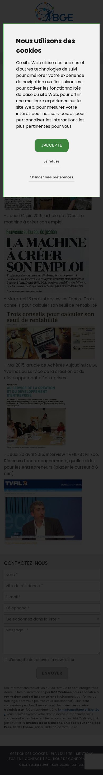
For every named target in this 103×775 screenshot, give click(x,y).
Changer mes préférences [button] (51, 177)
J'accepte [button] (51, 145)
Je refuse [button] (51, 161)
